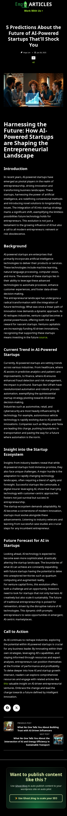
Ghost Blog (21, 785)
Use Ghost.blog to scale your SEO (37, 798)
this (6, 683)
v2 (33, 62)
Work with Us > (33, 10)
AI (33, 57)
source (43, 337)
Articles (40, 4)
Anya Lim (26, 52)
